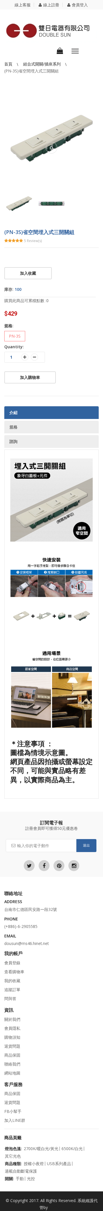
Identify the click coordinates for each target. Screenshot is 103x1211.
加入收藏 (28, 273)
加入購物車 (30, 377)
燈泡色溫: (13, 1149)
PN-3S (15, 336)
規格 (13, 427)
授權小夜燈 (34, 1164)
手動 (20, 1179)
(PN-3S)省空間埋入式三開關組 (31, 71)
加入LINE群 (14, 1120)
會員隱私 (12, 1028)
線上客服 (23, 5)
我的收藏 (12, 980)
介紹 (13, 412)
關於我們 (12, 1019)
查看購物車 (14, 971)
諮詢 (13, 441)
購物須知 (12, 1037)
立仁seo (56, 1207)
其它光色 (13, 1156)
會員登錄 (12, 962)
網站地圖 (12, 1073)
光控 (31, 1179)
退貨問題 (12, 1046)
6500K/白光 (72, 1149)
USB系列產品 (59, 1164)
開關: (9, 1179)
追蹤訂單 (12, 989)
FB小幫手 (12, 1111)
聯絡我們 (12, 1064)
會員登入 (80, 5)
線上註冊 (51, 5)
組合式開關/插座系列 (42, 64)
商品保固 (12, 1055)
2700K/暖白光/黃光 (41, 1149)
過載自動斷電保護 (21, 1171)
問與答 (10, 998)
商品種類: (13, 1164)
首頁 (8, 64)
